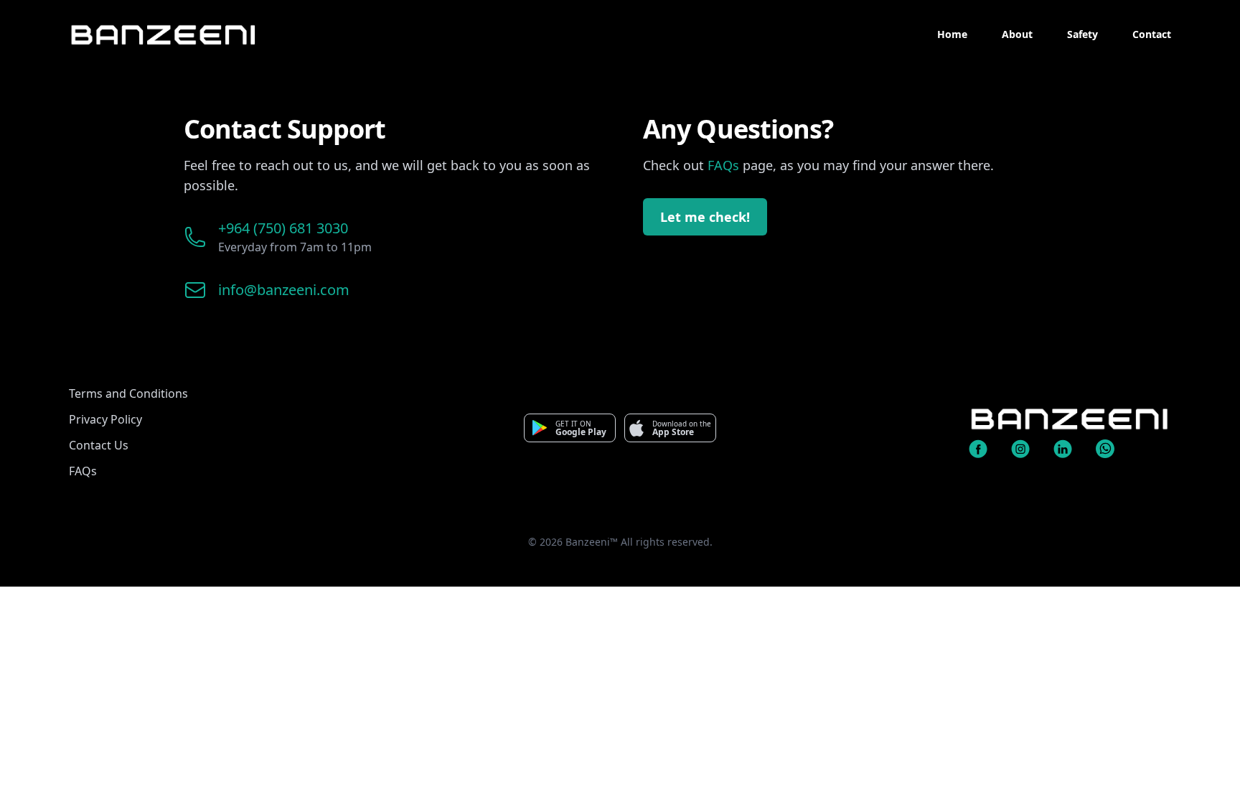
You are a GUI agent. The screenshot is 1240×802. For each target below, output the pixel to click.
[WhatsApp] (1112, 448)
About (1017, 34)
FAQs (723, 165)
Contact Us (98, 445)
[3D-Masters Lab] (1070, 422)
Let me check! (705, 216)
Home (952, 34)
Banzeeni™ (591, 542)
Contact (1151, 34)
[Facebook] (985, 448)
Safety (1082, 34)
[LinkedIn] (1070, 448)
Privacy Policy (105, 419)
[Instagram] (1028, 448)
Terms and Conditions (128, 393)
